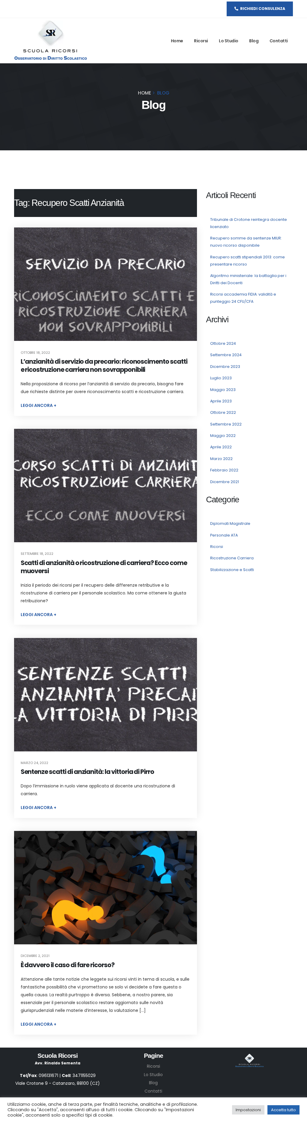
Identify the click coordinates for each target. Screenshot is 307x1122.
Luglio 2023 (221, 378)
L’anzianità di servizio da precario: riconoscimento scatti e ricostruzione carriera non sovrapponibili (104, 365)
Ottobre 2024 (223, 343)
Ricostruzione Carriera (232, 558)
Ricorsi (201, 41)
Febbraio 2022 (224, 470)
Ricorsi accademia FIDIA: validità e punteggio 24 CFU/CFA (243, 298)
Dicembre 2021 (224, 481)
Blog (253, 41)
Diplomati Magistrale (230, 523)
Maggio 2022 (223, 435)
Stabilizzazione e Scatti (232, 569)
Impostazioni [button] (248, 1110)
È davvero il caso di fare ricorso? (68, 965)
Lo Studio (228, 41)
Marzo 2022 (221, 458)
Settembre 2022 (226, 424)
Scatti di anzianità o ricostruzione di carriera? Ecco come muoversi (104, 566)
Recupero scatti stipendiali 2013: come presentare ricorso (247, 260)
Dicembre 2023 (225, 366)
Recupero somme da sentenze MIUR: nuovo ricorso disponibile (246, 242)
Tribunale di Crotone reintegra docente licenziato (248, 223)
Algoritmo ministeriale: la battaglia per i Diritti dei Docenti (248, 279)
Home (177, 41)
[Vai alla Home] (50, 41)
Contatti (279, 41)
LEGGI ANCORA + (38, 405)
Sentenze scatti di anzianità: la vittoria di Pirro (87, 771)
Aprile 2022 (221, 447)
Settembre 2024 (226, 354)
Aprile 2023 (221, 401)
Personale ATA (224, 535)
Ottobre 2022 (223, 412)
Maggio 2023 (223, 389)
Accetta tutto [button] (283, 1110)
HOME (144, 93)
